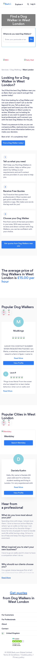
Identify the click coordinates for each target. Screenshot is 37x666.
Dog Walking (15, 70)
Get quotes (18, 593)
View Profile (18, 363)
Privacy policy (18, 657)
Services (5, 70)
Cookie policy (26, 655)
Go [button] (31, 39)
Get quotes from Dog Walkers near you (18, 244)
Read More (6, 577)
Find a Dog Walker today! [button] (13, 143)
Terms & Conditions (11, 655)
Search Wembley (18, 443)
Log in (32, 4)
